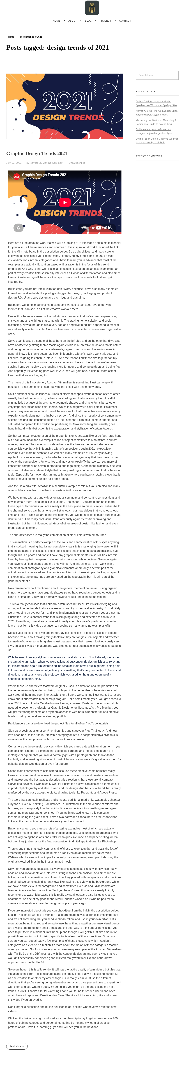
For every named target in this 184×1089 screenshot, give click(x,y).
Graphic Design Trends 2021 (36, 153)
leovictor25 (36, 162)
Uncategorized (77, 162)
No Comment (55, 162)
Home (11, 37)
